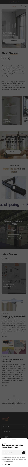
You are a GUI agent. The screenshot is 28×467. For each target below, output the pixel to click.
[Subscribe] (23, 452)
